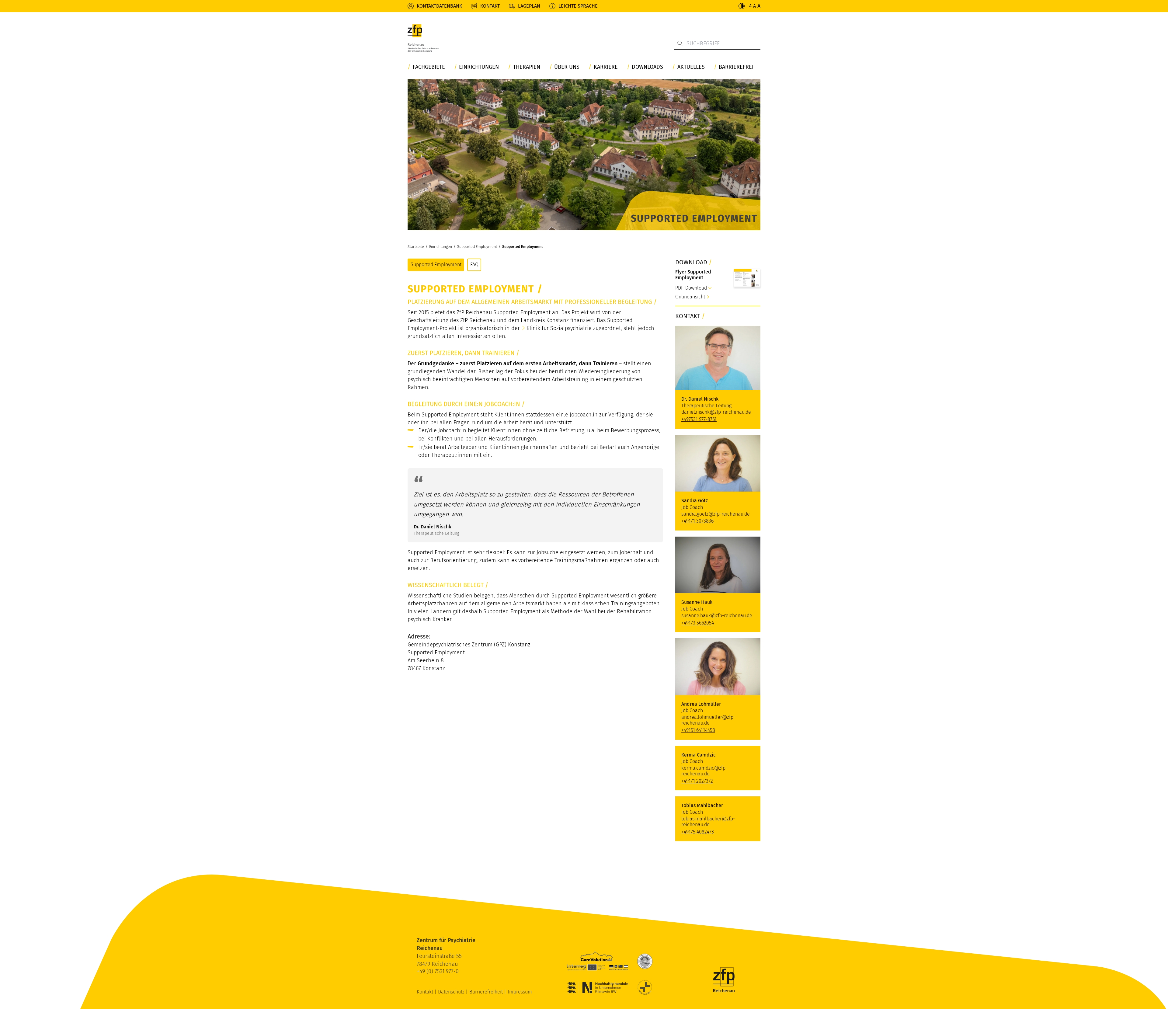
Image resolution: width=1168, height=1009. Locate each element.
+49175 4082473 (697, 832)
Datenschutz (452, 992)
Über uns (566, 67)
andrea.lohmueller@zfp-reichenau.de (708, 720)
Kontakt (490, 6)
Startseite (416, 246)
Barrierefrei (736, 67)
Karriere (606, 67)
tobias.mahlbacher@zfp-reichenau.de (708, 821)
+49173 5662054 (697, 623)
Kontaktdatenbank (439, 6)
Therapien (526, 67)
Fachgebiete (429, 67)
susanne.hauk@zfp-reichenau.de (716, 615)
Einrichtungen (479, 67)
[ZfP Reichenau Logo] (423, 39)
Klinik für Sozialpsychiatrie (559, 328)
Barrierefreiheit (486, 992)
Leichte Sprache (578, 6)
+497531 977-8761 (699, 419)
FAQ (474, 264)
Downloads (647, 67)
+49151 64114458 (698, 730)
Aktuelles (691, 67)
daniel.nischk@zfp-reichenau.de (716, 412)
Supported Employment (477, 246)
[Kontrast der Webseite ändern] (742, 6)
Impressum (520, 992)
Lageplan (529, 6)
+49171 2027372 (697, 781)
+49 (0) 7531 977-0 (438, 971)
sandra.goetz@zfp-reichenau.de (715, 514)
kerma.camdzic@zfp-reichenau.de (704, 771)
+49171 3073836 (697, 521)
